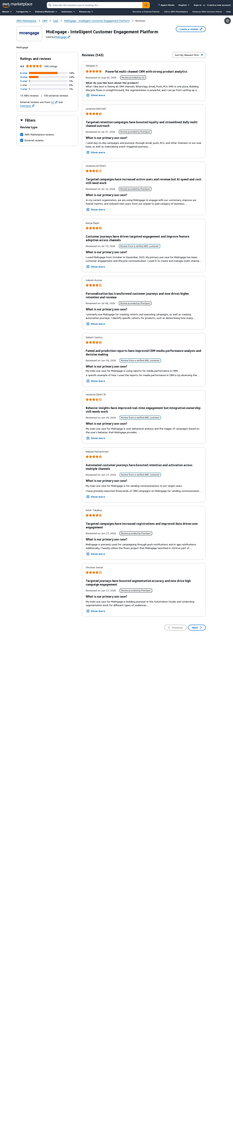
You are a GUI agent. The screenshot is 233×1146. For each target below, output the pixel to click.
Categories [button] (22, 11)
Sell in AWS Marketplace (176, 11)
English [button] (183, 5)
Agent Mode (167, 5)
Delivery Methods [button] (44, 11)
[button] (23, 72)
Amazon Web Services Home (207, 11)
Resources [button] (84, 11)
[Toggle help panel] (227, 20)
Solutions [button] (66, 11)
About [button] (5, 11)
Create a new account (219, 5)
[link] (140, 21)
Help (228, 11)
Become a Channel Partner (146, 11)
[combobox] (94, 5)
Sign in (198, 5)
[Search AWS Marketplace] (146, 5)
